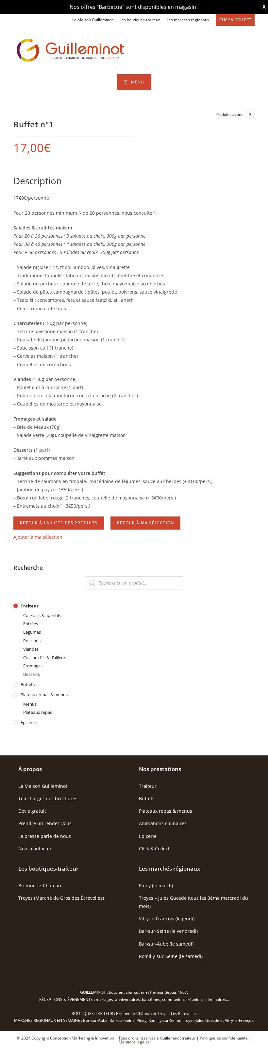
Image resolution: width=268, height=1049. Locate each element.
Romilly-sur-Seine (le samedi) (171, 956)
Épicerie (28, 722)
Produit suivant (229, 114)
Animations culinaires (163, 823)
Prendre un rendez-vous (45, 823)
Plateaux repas (37, 712)
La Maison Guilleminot (92, 20)
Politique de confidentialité (224, 1038)
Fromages (32, 666)
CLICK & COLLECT (235, 20)
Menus (30, 704)
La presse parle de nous (44, 836)
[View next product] (250, 114)
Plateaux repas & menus (44, 694)
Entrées (30, 623)
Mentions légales (134, 1042)
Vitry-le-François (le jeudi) (166, 918)
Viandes (31, 649)
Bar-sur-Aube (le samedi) (166, 944)
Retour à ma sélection (145, 523)
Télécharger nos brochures (47, 798)
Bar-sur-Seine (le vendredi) (168, 931)
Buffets (28, 684)
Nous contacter (35, 848)
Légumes (32, 632)
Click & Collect (154, 848)
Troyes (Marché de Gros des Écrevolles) (61, 898)
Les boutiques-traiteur (140, 20)
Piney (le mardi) (156, 885)
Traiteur (30, 606)
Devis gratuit (32, 811)
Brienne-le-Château (39, 885)
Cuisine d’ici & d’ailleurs (45, 657)
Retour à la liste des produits (58, 523)
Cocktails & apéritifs (42, 615)
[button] (37, 537)
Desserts (31, 674)
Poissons (32, 640)
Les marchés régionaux (188, 20)
